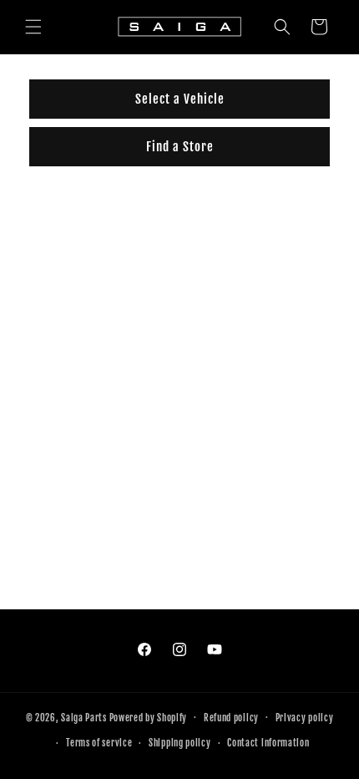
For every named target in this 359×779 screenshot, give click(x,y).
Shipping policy (180, 743)
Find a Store (180, 147)
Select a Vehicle (180, 99)
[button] (33, 26)
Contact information (268, 743)
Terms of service (99, 743)
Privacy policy (305, 718)
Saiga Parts (84, 717)
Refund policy (231, 718)
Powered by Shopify (148, 717)
